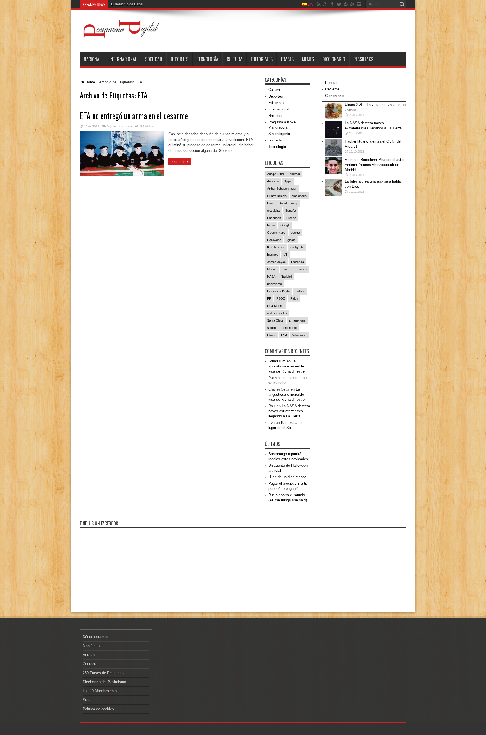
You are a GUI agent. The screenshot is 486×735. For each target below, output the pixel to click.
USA (284, 335)
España (290, 210)
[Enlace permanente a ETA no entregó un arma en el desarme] (122, 175)
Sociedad (153, 59)
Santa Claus (275, 320)
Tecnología (207, 59)
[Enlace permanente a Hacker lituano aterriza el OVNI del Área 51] (333, 154)
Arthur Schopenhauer (281, 188)
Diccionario (333, 59)
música (302, 269)
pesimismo (274, 283)
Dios (270, 203)
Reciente (332, 89)
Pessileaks (363, 59)
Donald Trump (288, 203)
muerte (286, 269)
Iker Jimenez (276, 247)
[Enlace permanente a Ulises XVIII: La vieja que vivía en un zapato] (333, 118)
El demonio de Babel (127, 4)
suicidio (272, 327)
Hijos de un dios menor (287, 477)
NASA (271, 276)
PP (269, 298)
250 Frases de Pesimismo (104, 673)
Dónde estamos (95, 637)
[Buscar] (402, 4)
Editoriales (262, 59)
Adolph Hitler (275, 174)
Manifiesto (91, 646)
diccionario (299, 196)
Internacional (123, 59)
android (295, 174)
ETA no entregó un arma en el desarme (134, 115)
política (300, 291)
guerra (295, 232)
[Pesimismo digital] (122, 38)
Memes (308, 59)
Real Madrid (275, 305)
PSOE (280, 298)
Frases (287, 59)
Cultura (234, 59)
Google (285, 225)
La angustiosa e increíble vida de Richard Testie (286, 366)
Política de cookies (98, 709)
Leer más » (179, 162)
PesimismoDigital (278, 291)
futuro (271, 225)
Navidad (286, 276)
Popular (331, 83)
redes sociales (277, 313)
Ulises (271, 335)
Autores (89, 655)
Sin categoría (279, 134)
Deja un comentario (119, 126)
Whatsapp (299, 335)
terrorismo (290, 327)
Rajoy (294, 298)
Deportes (179, 59)
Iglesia (291, 240)
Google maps (276, 232)
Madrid (271, 269)
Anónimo (273, 181)
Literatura (297, 262)
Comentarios (335, 96)
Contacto (90, 664)
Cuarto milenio (277, 196)
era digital (273, 210)
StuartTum (276, 361)
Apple (288, 181)
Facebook (274, 218)
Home (90, 82)
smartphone (297, 320)
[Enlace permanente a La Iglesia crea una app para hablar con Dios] (333, 194)
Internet (272, 254)
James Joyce (276, 262)
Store (87, 700)
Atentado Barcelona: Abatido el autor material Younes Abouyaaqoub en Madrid (374, 165)
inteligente (297, 247)
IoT (285, 254)
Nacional (92, 59)
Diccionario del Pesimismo (104, 682)
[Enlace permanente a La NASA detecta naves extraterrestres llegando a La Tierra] (333, 136)
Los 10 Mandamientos (101, 691)
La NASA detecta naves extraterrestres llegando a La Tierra (289, 411)
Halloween (274, 240)
